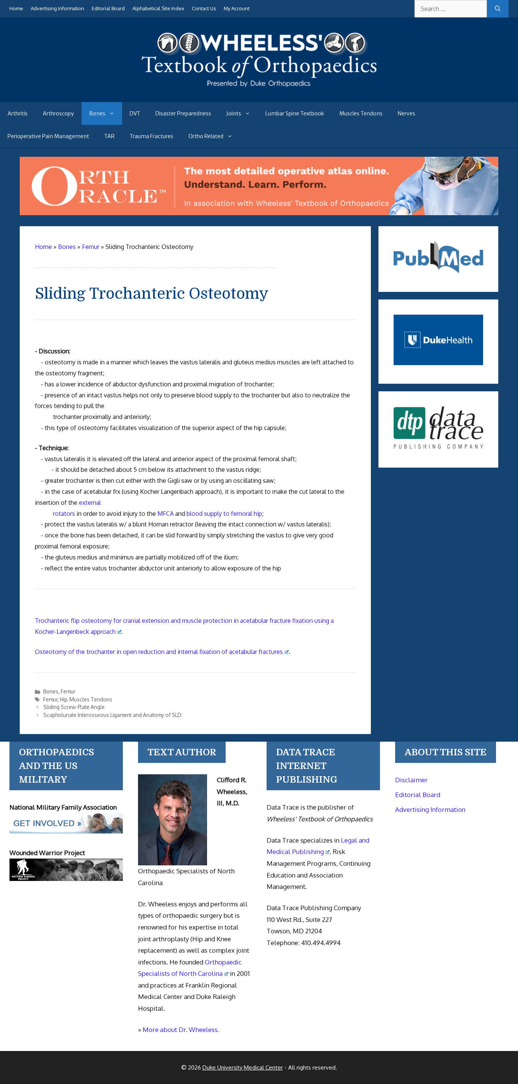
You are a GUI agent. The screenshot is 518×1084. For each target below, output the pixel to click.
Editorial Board (108, 8)
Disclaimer (411, 780)
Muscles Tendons (361, 113)
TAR (109, 136)
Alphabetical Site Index (158, 8)
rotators (63, 513)
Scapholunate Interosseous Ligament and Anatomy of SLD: (112, 715)
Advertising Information (57, 8)
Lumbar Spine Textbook (294, 113)
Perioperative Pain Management (48, 136)
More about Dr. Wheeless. (181, 1030)
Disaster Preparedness (183, 113)
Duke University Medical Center (242, 1067)
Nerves (406, 113)
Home (16, 8)
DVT (135, 113)
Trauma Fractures (151, 136)
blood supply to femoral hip (224, 513)
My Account (237, 8)
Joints (233, 113)
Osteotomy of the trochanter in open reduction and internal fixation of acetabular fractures (159, 651)
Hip (63, 699)
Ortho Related (205, 136)
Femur (68, 691)
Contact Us (204, 8)
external (90, 502)
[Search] (498, 8)
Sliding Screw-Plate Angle (74, 707)
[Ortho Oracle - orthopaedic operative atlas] (259, 213)
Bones (97, 113)
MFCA (165, 513)
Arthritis (18, 113)
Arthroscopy (58, 113)
